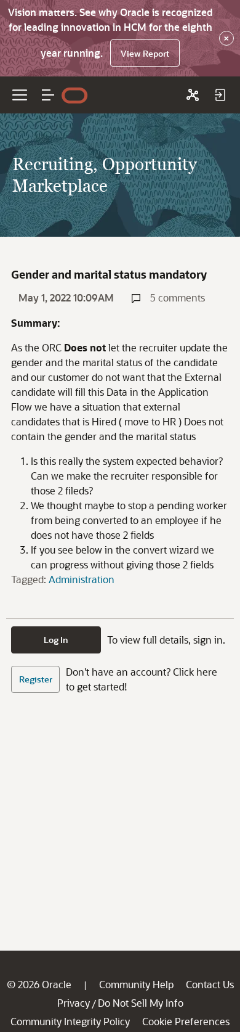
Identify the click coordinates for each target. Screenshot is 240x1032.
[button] (48, 95)
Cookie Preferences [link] (186, 1021)
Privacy (73, 1002)
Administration (81, 579)
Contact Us (210, 984)
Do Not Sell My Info (140, 1002)
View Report (145, 53)
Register (35, 679)
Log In (56, 639)
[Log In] (219, 94)
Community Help (136, 984)
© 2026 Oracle (39, 984)
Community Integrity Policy (70, 1021)
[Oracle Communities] (192, 95)
